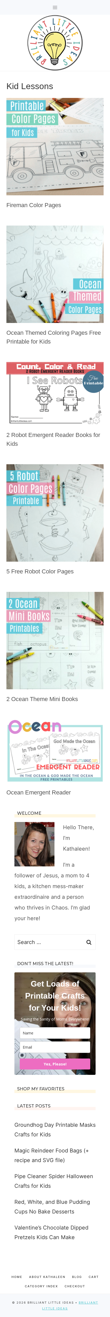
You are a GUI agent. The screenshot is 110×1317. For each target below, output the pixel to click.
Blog (77, 1277)
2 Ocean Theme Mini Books (42, 699)
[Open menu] (55, 7)
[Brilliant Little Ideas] (55, 43)
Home (16, 1277)
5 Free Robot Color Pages (40, 571)
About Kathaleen (47, 1277)
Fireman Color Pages (33, 205)
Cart (94, 1277)
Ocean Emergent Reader (38, 792)
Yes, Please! (55, 1064)
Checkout (75, 1286)
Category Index (41, 1286)
